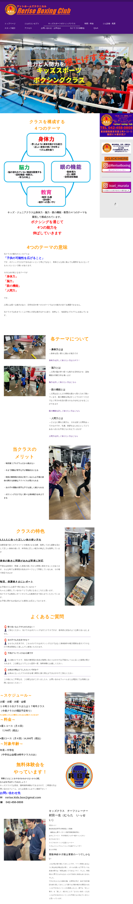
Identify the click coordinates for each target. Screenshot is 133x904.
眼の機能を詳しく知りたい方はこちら (64, 411)
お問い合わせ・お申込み (51, 28)
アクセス (28, 28)
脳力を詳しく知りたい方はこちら (62, 382)
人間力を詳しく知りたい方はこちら (63, 436)
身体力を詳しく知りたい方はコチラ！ (64, 360)
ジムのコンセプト (32, 23)
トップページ (10, 23)
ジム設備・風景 (109, 23)
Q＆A (96, 28)
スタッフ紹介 (10, 28)
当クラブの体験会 (77, 28)
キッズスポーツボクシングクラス (61, 23)
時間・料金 (89, 23)
